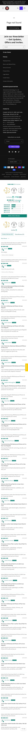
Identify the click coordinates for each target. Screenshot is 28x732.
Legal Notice (6, 74)
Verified (13, 230)
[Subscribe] (23, 47)
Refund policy (9, 174)
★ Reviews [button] (26, 367)
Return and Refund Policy (9, 64)
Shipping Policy (6, 60)
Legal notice (23, 176)
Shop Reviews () (19, 234)
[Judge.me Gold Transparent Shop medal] (7, 225)
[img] (14, 200)
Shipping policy (7, 176)
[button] (3, 8)
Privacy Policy (6, 71)
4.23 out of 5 (18, 200)
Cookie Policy (6, 77)
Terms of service (7, 67)
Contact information (8, 81)
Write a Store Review (14, 216)
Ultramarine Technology (13, 172)
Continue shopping (14, 28)
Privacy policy (15, 174)
